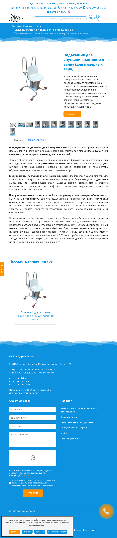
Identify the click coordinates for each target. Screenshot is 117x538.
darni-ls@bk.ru (58, 11)
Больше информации (57, 531)
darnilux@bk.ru (22, 381)
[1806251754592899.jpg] (30, 124)
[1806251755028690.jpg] (79, 124)
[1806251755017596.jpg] (46, 124)
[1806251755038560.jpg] (88, 124)
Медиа (64, 433)
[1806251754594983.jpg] (22, 124)
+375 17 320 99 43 (46, 369)
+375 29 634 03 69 (46, 372)
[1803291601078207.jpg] (13, 124)
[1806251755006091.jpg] (38, 124)
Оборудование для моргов (74, 427)
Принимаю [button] (14, 531)
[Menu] (106, 18)
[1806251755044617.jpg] (13, 131)
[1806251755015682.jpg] (55, 124)
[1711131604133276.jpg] (34, 77)
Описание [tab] (17, 139)
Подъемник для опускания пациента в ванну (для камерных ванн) (35, 316)
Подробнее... (72, 114)
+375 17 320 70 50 (71, 7)
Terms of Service (83, 530)
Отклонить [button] (27, 531)
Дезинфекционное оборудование (77, 422)
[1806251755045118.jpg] (96, 124)
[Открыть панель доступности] (97, 18)
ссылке (25, 475)
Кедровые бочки (69, 417)
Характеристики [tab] (37, 139)
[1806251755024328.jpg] (71, 124)
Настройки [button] (40, 531)
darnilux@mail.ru (23, 384)
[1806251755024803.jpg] (63, 124)
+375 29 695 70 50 (96, 7)
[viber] (69, 11)
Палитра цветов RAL (71, 438)
